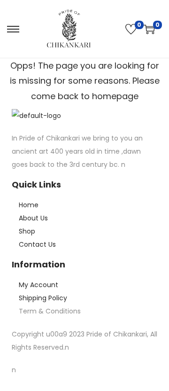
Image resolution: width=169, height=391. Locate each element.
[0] (131, 29)
